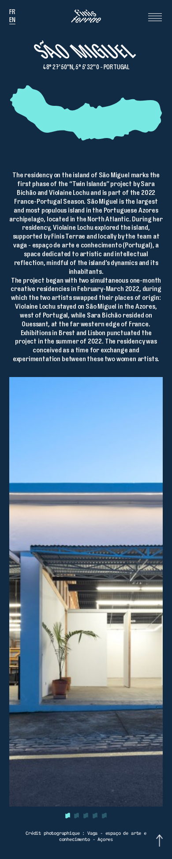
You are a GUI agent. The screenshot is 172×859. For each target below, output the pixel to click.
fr (12, 13)
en (12, 21)
